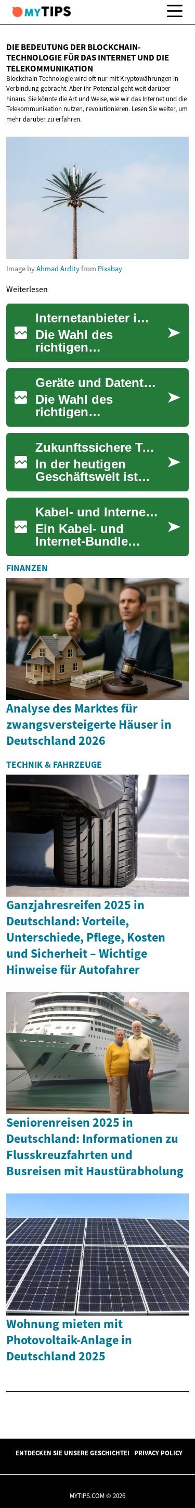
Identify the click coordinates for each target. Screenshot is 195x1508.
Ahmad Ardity (58, 268)
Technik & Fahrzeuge (54, 764)
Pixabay (110, 268)
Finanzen (27, 568)
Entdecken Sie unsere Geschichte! (72, 1453)
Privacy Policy (158, 1453)
